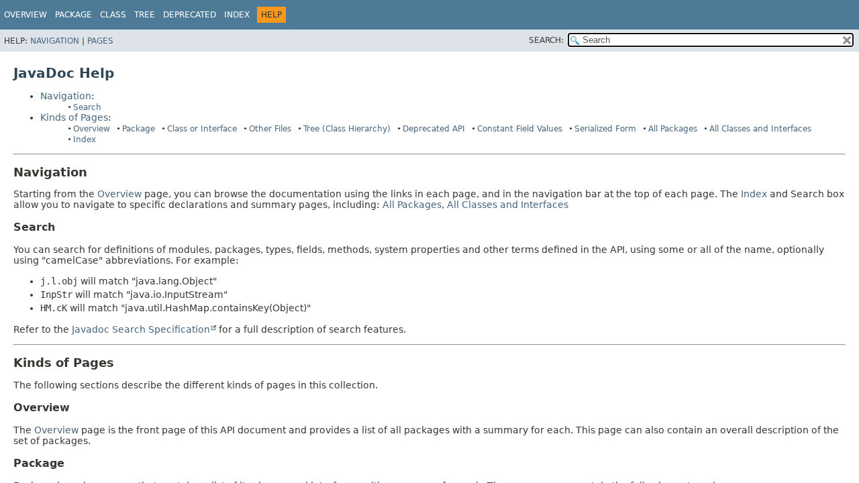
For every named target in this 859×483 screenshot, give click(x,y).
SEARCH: (546, 40)
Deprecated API (434, 128)
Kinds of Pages (74, 117)
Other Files (270, 128)
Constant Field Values (519, 128)
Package (138, 128)
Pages (100, 41)
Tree (144, 14)
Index (237, 14)
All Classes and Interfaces (760, 128)
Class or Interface (202, 128)
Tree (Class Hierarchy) (347, 128)
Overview (25, 14)
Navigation (54, 41)
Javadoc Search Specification (141, 329)
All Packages (672, 128)
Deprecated (189, 14)
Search (87, 107)
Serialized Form (605, 128)
